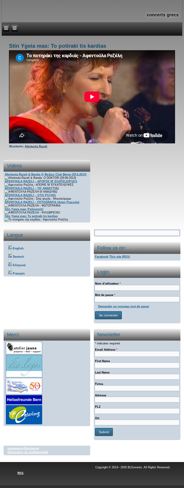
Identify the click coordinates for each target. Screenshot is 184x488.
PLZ (98, 406)
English (18, 248)
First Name (102, 361)
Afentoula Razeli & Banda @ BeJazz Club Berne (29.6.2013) (45, 174)
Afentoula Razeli (36, 146)
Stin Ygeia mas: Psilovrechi (24, 209)
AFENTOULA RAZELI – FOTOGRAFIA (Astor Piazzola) (42, 202)
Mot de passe (105, 295)
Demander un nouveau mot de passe (123, 306)
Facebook (101, 256)
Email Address (106, 349)
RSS (21, 473)
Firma (99, 384)
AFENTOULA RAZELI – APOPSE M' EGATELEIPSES (41, 181)
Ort (97, 418)
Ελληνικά (19, 265)
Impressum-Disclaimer (23, 448)
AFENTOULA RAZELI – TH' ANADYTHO (32, 188)
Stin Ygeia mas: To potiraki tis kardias (31, 216)
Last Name (102, 372)
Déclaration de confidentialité (28, 452)
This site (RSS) (119, 256)
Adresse (100, 395)
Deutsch (18, 256)
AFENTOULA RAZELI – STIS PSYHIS (30, 195)
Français (18, 273)
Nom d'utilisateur (108, 283)
